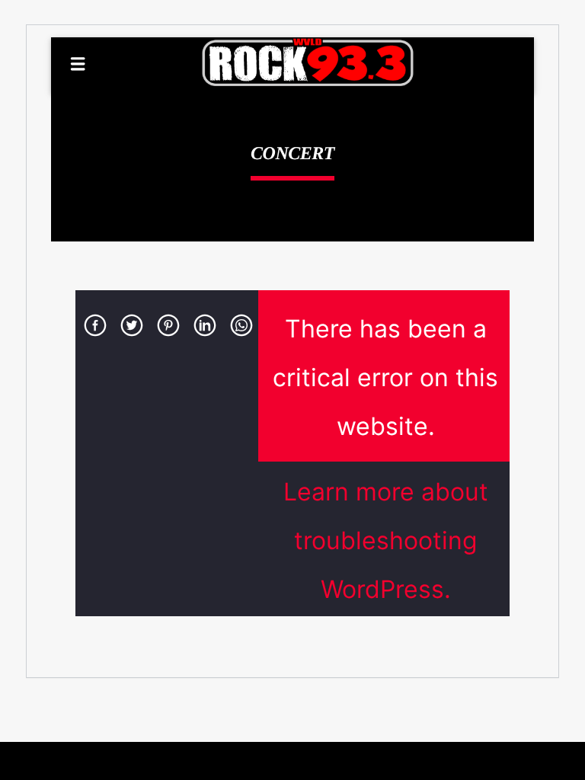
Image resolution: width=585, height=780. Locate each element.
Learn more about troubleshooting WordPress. (385, 540)
